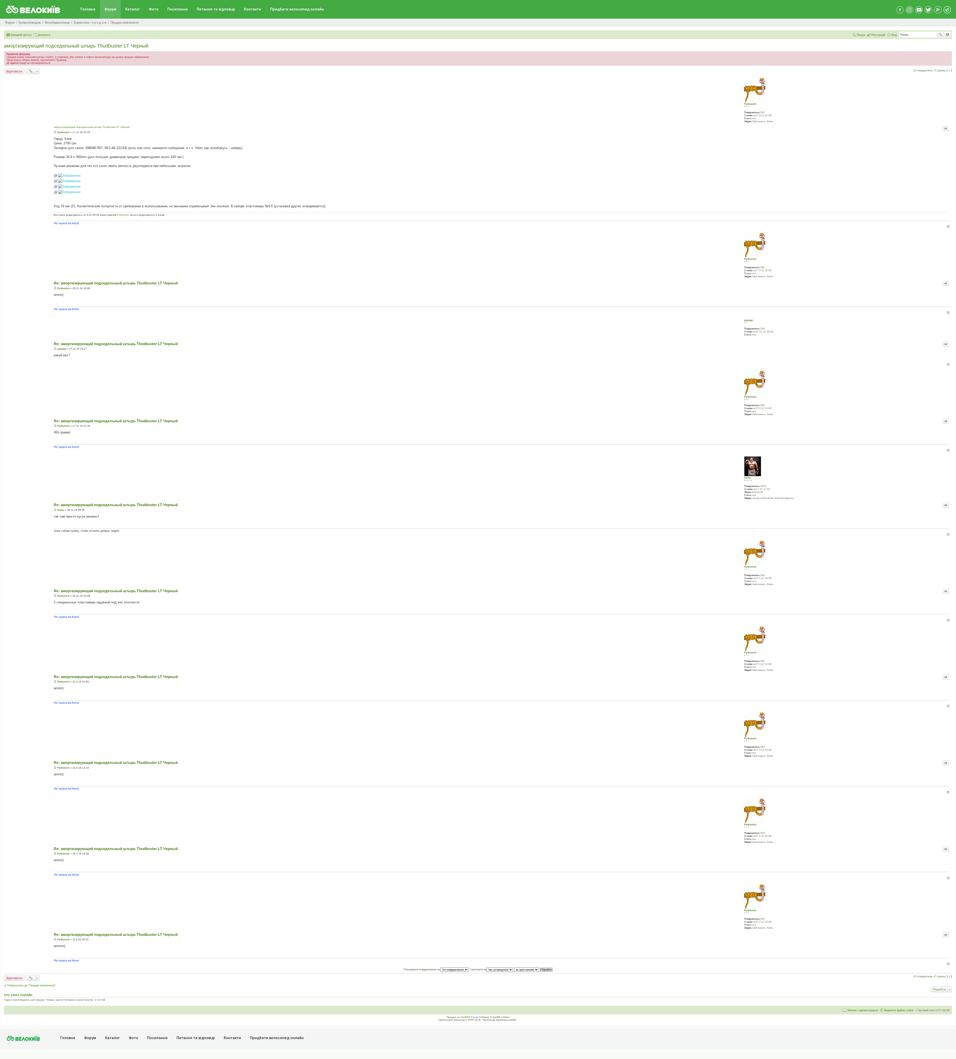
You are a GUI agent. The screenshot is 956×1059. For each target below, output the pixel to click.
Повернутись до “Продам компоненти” (31, 985)
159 (762, 328)
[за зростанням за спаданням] (526, 969)
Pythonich (750, 104)
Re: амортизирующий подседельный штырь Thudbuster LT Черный (116, 283)
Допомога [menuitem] (44, 34)
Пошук (940, 35)
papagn (748, 320)
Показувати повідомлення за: (422, 969)
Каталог (132, 9)
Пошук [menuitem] (861, 34)
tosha (747, 477)
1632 (763, 486)
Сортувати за (478, 969)
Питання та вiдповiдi (216, 9)
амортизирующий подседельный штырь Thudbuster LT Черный (76, 46)
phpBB (465, 1017)
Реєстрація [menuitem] (878, 34)
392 (762, 112)
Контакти (252, 9)
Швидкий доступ (21, 34)
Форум (110, 9)
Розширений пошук (947, 35)
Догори (948, 226)
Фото (153, 9)
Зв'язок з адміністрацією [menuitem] (862, 1010)
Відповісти (14, 71)
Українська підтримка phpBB (499, 1019)
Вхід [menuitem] (894, 34)
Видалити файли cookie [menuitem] (899, 1010)
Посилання (177, 9)
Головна (87, 9)
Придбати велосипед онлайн (297, 9)
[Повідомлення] (55, 132)
